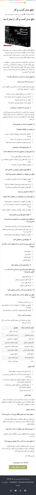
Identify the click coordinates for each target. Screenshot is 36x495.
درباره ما (18, 485)
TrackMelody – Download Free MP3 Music (21, 482)
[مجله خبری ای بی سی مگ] (18, 2)
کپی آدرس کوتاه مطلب (18, 467)
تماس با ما (5, 482)
